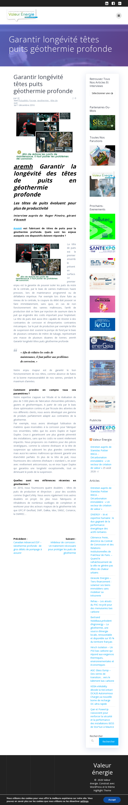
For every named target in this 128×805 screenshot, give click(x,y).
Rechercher (96, 736)
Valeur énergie (102, 439)
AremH (21, 219)
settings (84, 801)
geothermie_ (43, 100)
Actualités (23, 100)
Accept (112, 799)
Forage (32, 100)
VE (18, 98)
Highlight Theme (102, 790)
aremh (23, 166)
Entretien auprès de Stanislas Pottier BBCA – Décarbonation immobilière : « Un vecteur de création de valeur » (101, 457)
